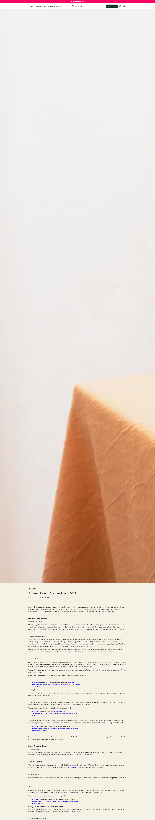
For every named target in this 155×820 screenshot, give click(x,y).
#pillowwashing (54, 728)
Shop (31, 6)
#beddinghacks (36, 728)
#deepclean (35, 801)
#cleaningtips (49, 713)
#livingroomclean (37, 684)
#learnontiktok (73, 728)
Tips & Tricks (51, 6)
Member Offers (41, 6)
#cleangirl (56, 713)
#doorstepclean (55, 801)
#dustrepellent (70, 682)
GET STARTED (112, 6)
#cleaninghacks (55, 684)
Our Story (59, 6)
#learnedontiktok (66, 684)
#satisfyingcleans (44, 801)
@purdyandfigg (36, 682)
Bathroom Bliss (74, 767)
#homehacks (46, 684)
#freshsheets (45, 728)
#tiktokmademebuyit (38, 713)
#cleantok (64, 711)
